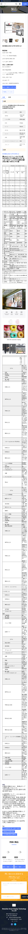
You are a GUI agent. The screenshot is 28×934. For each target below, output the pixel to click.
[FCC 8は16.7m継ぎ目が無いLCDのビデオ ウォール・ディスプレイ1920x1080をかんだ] (20, 852)
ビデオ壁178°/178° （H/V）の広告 (11, 828)
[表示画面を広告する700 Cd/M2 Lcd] (14, 26)
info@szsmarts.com (7, 1)
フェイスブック (12, 924)
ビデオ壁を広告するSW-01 (9, 834)
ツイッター (15, 924)
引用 (25, 4)
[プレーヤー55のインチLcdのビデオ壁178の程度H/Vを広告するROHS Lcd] (8, 852)
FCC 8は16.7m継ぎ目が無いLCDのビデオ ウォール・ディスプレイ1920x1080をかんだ (20, 860)
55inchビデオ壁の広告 (8, 831)
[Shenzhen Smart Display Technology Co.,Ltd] (6, 4)
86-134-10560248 (23, 1)
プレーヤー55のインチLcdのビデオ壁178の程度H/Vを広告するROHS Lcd (8, 860)
